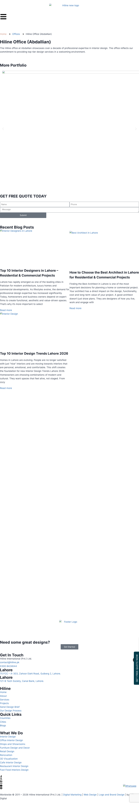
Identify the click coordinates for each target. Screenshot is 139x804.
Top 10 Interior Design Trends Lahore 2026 (34, 353)
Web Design (90, 794)
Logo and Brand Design (111, 794)
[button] (3, 129)
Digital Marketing (72, 794)
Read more (6, 310)
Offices (16, 34)
